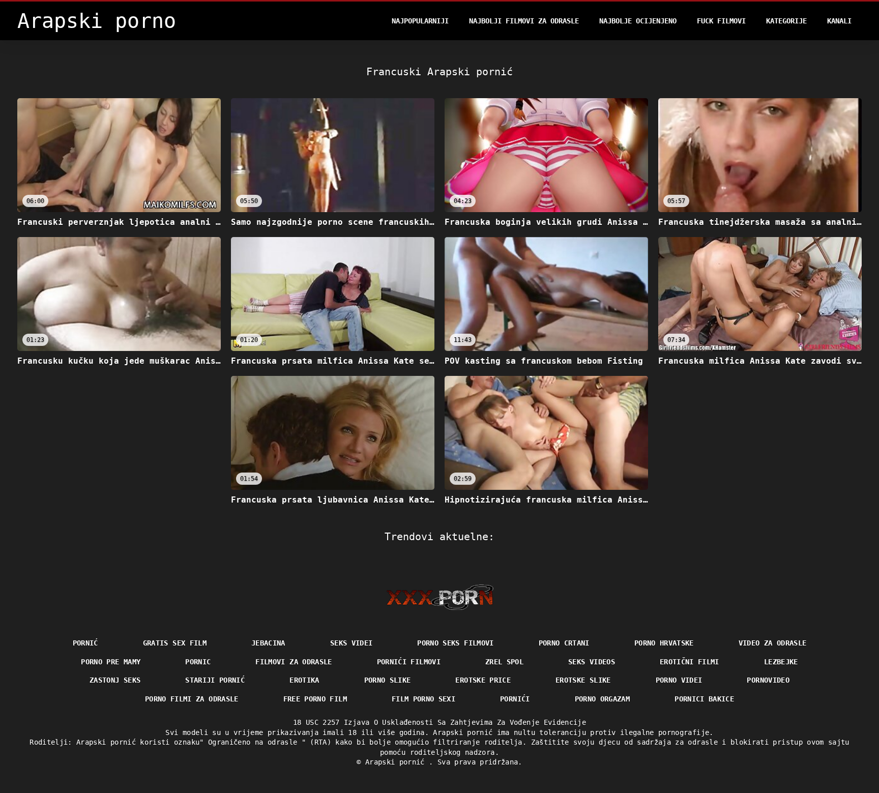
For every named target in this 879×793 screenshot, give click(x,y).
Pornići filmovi (409, 662)
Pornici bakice (704, 699)
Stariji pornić (215, 680)
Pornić (85, 643)
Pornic (198, 662)
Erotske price (483, 680)
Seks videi (351, 643)
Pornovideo (768, 680)
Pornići (515, 699)
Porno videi (679, 680)
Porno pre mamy (110, 662)
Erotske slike (583, 680)
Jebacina (268, 643)
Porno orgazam (602, 699)
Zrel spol (504, 662)
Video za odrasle (773, 643)
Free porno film (315, 699)
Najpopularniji (420, 21)
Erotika (304, 680)
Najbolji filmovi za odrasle (524, 21)
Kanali (839, 21)
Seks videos (591, 662)
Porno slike (387, 680)
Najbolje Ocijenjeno (638, 21)
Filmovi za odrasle (293, 662)
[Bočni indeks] (439, 597)
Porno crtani (564, 643)
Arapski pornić (397, 762)
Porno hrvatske (664, 643)
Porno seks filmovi (455, 643)
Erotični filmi (689, 662)
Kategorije (786, 21)
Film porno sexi (423, 699)
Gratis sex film (175, 643)
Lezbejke (781, 662)
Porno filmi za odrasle (192, 699)
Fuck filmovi (721, 21)
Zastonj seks (115, 680)
